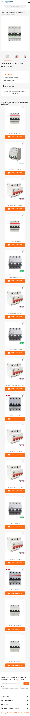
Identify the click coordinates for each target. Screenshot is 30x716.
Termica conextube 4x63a (15, 487)
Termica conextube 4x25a (15, 451)
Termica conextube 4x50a (15, 313)
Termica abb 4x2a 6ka (15, 133)
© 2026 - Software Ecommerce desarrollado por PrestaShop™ (15, 713)
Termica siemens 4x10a (15, 169)
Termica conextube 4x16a (15, 559)
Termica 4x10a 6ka (15, 415)
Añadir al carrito (15, 137)
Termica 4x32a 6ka (15, 589)
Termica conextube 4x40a (15, 205)
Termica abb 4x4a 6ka (15, 661)
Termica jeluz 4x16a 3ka (15, 277)
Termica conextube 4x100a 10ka (15, 385)
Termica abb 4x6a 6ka (15, 625)
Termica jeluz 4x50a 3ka (15, 349)
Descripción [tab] (8, 74)
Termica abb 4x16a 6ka (15, 241)
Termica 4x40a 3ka (15, 523)
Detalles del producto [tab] (11, 77)
